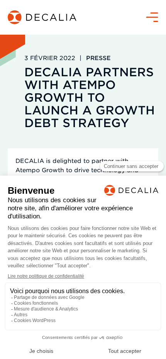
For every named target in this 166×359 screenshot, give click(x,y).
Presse (98, 57)
